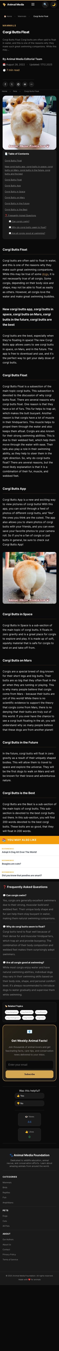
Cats (5, 1221)
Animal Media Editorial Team (24, 59)
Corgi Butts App (13, 185)
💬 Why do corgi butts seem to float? (27, 227)
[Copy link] (31, 84)
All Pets (6, 1226)
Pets (15, 91)
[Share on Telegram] (18, 84)
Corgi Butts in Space (15, 191)
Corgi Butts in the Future (17, 203)
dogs (45, 274)
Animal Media (15, 4)
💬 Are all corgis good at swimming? (27, 233)
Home (4, 91)
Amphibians (8, 1202)
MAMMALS (9, 25)
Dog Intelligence (13, 1018)
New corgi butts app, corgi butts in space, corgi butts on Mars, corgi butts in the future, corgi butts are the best (29, 170)
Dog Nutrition (26, 1012)
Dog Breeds (41, 1012)
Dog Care (40, 1018)
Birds (5, 1187)
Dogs (5, 1216)
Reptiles (6, 1192)
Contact (6, 1249)
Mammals (22, 16)
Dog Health (28, 1018)
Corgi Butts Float (13, 160)
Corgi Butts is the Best (16, 209)
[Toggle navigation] (33, 4)
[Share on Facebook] (5, 84)
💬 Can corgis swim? (19, 221)
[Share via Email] (25, 84)
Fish (4, 1197)
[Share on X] (11, 84)
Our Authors (8, 1239)
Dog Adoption (11, 1012)
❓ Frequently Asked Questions (20, 215)
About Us (7, 1244)
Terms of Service (10, 1259)
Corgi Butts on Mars (15, 197)
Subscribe (29, 1074)
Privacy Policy (9, 1254)
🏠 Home (8, 16)
